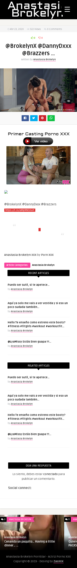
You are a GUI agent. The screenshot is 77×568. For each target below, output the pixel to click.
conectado (50, 474)
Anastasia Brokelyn (44, 59)
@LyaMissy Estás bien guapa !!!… (29, 341)
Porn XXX (47, 255)
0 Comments (54, 29)
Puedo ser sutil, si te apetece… (28, 285)
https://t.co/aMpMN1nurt (19, 210)
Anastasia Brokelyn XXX (20, 255)
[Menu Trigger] (67, 9)
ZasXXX (58, 561)
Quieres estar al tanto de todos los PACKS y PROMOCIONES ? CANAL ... (36, 543)
